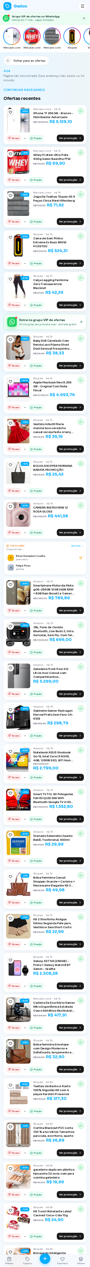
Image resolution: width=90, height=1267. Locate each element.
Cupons (27, 1263)
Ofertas (9, 1263)
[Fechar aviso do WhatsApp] (83, 18)
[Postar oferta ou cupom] (45, 1258)
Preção (38, 138)
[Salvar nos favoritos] (10, 112)
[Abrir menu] (83, 6)
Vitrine (81, 1263)
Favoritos (62, 1263)
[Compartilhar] (81, 111)
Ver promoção (68, 138)
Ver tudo (76, 545)
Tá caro (15, 138)
